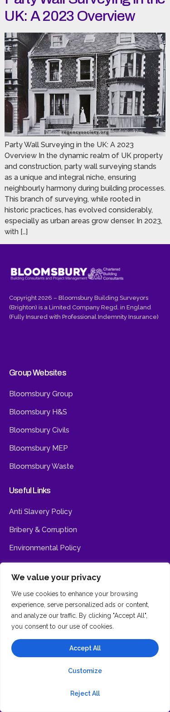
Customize (85, 670)
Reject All (85, 693)
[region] (85, 637)
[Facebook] (18, 345)
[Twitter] (38, 345)
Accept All (85, 648)
